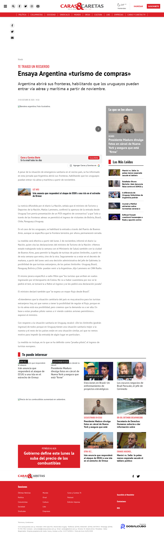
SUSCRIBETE (153, 6)
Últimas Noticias (24, 493)
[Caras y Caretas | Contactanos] (143, 476)
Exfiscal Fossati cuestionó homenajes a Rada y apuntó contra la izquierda (132, 218)
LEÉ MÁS (36, 189)
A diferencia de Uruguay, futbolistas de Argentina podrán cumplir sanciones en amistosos (132, 197)
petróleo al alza (49, 448)
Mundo (77, 15)
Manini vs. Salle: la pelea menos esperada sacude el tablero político (132, 174)
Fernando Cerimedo (126, 376)
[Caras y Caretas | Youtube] (37, 6)
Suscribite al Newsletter (125, 494)
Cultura (98, 15)
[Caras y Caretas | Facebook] (19, 6)
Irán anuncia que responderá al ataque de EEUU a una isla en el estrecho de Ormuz (66, 194)
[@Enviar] (12, 37)
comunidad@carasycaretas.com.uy (45, 529)
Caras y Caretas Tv (136, 15)
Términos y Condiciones (25, 522)
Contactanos (121, 501)
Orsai (87, 15)
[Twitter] (12, 31)
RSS (118, 508)
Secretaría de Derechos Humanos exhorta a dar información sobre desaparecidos (128, 425)
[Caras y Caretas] (31, 478)
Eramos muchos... (124, 451)
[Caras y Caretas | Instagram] (31, 6)
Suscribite (94, 157)
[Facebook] (12, 25)
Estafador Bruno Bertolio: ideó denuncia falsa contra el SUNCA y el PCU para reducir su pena (132, 186)
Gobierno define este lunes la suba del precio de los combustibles (49, 458)
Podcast (70, 497)
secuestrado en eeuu (60, 361)
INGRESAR (138, 6)
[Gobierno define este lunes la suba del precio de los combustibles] (49, 421)
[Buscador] (13, 6)
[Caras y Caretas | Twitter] (25, 6)
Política (22, 15)
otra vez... (23, 361)
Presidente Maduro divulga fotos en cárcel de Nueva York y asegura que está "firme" (126, 146)
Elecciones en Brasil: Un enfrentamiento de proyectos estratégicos (97, 386)
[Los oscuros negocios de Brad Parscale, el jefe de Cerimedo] (131, 379)
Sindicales (65, 15)
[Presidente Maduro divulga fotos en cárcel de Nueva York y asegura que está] (65, 365)
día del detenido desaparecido (130, 417)
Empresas (118, 15)
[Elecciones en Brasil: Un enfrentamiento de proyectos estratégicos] (98, 379)
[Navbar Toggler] (7, 6)
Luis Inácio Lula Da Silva (94, 376)
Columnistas (36, 15)
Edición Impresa (73, 502)
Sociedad (51, 15)
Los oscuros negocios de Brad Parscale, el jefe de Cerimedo (130, 386)
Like (108, 15)
